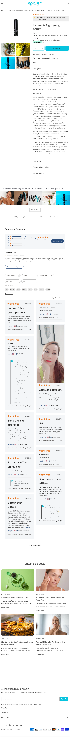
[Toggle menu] (2, 3)
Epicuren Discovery (13, 729)
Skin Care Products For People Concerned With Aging (26, 10)
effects (41, 289)
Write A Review (57, 241)
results (12, 289)
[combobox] (30, 275)
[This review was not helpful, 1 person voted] (60, 318)
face (35, 289)
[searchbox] (11, 275)
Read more (28, 527)
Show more (9, 294)
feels (18, 289)
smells (24, 289)
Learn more (5, 608)
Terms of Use (27, 704)
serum (48, 289)
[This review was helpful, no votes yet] (26, 330)
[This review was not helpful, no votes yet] (29, 330)
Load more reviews (35, 545)
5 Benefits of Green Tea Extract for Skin (15, 597)
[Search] (63, 3)
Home (3, 10)
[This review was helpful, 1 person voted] (26, 406)
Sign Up (64, 699)
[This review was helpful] (57, 409)
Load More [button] (35, 210)
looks (30, 289)
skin (7, 289)
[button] (7, 198)
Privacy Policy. (37, 704)
